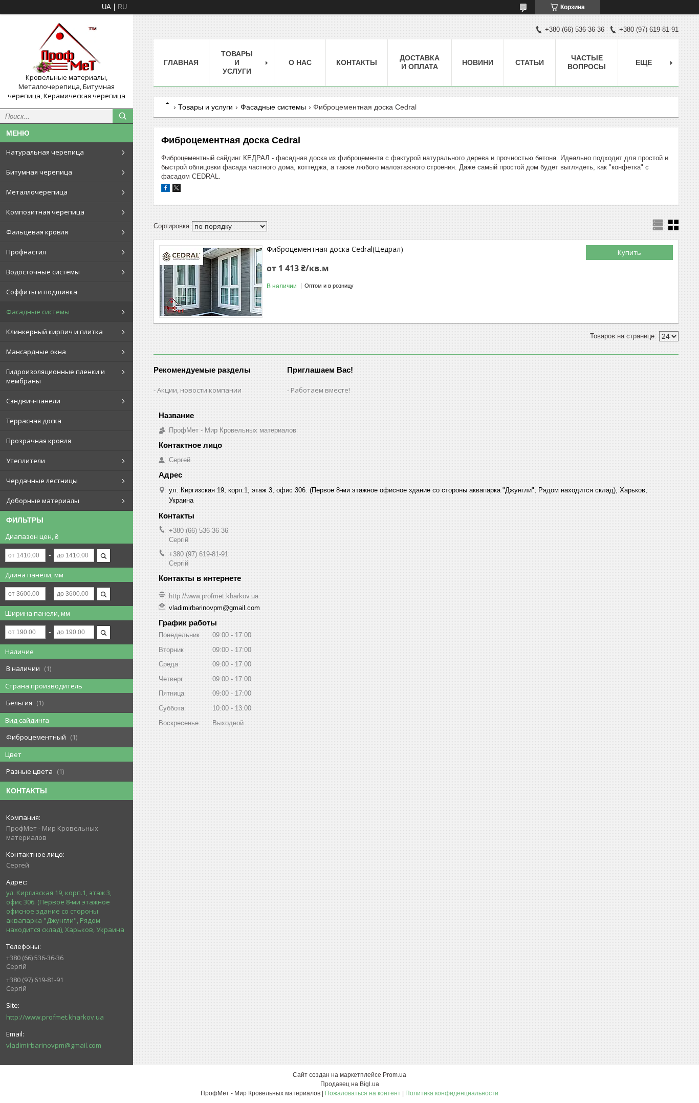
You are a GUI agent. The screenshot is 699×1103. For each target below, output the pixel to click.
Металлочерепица (37, 192)
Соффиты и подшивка (41, 291)
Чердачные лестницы (42, 480)
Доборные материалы (42, 500)
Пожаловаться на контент (363, 1093)
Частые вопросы (586, 62)
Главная (181, 62)
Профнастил (26, 251)
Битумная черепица (39, 172)
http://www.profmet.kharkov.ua (55, 1017)
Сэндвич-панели (33, 400)
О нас (300, 62)
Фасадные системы (38, 311)
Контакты (356, 62)
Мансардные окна (36, 351)
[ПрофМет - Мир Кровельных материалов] (66, 47)
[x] (176, 189)
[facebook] (165, 189)
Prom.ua (394, 1074)
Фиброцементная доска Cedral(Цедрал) (335, 249)
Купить (629, 252)
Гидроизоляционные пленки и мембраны (55, 376)
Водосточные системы (43, 271)
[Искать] (123, 116)
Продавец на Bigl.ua (349, 1084)
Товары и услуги (237, 62)
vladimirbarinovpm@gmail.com (53, 1045)
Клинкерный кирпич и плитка (54, 331)
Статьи (529, 62)
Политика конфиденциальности (451, 1093)
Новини (477, 62)
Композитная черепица (45, 212)
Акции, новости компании (199, 390)
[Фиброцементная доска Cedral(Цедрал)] (211, 281)
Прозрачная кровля (38, 440)
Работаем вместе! (320, 390)
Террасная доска (33, 420)
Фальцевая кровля (37, 231)
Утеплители (25, 460)
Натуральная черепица (45, 152)
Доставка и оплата (420, 62)
